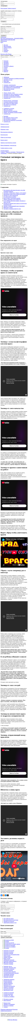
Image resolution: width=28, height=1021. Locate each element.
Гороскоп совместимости (10, 961)
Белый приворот (8, 980)
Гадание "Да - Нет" (8, 995)
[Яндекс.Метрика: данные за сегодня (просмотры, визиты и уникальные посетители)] (12, 1019)
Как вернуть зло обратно (10, 104)
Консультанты (7, 1000)
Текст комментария (5, 936)
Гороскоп (6, 60)
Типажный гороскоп (9, 974)
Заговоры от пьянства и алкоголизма (13, 86)
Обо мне (6, 45)
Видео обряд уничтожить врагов (12, 198)
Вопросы (6, 70)
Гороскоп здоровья (8, 963)
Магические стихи (8, 990)
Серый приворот (8, 982)
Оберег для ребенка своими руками (13, 112)
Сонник (6, 67)
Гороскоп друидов (8, 977)
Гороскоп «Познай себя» (10, 967)
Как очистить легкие (9, 89)
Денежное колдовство (9, 986)
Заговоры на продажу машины (11, 95)
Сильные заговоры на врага (11, 102)
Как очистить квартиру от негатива (13, 120)
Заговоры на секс (8, 79)
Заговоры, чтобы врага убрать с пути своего (15, 192)
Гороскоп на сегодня (9, 950)
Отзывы (6, 51)
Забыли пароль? (12, 8)
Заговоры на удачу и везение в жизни (13, 94)
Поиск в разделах (5, 55)
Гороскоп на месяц (8, 953)
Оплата (5, 49)
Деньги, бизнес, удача (9, 92)
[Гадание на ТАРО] (9, 940)
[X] (8, 895)
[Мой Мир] (6, 895)
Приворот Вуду (7, 984)
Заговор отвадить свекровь (10, 111)
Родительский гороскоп (10, 971)
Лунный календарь (8, 988)
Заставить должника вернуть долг (12, 208)
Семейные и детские (9, 108)
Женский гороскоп (8, 962)
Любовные (6, 77)
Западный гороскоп (9, 975)
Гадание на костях (8, 994)
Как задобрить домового (10, 119)
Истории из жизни (8, 999)
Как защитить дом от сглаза (11, 117)
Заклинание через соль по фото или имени (14, 194)
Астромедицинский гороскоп (11, 973)
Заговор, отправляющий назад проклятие (14, 206)
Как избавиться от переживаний (12, 87)
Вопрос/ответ (7, 1003)
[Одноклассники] (3, 895)
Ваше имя (3, 931)
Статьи (5, 68)
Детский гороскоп (8, 970)
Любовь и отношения (9, 1004)
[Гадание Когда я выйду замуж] (12, 944)
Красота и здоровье (8, 1005)
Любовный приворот (9, 979)
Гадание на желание (9, 992)
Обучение (6, 64)
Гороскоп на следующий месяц (11, 954)
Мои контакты (7, 46)
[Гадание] (6, 941)
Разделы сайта (4, 54)
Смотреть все (7, 82)
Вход (2, 42)
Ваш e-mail (3, 933)
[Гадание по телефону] (10, 946)
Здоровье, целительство (10, 85)
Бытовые (6, 116)
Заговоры (6, 62)
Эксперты (6, 63)
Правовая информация (6, 1009)
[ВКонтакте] (1, 895)
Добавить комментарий (6, 937)
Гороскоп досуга (8, 966)
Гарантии (6, 50)
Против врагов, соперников (11, 100)
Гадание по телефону (9, 996)
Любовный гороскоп (9, 959)
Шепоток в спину (8, 207)
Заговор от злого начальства (11, 195)
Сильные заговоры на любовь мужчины (14, 78)
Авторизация (4, 5)
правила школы (7, 47)
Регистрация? (4, 8)
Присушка (6, 81)
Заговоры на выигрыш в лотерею (12, 96)
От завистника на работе (10, 196)
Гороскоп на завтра (8, 952)
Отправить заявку (5, 912)
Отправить (3, 21)
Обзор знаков (7, 956)
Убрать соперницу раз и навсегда (12, 199)
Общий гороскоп (8, 957)
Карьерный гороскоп (9, 969)
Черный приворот (8, 983)
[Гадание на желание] (9, 945)
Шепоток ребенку (8, 109)
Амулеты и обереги (9, 66)
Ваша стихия (7, 958)
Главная (3, 152)
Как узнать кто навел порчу (11, 103)
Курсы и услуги (5, 124)
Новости (6, 71)
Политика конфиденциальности (9, 1010)
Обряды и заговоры (11, 152)
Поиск (9, 54)
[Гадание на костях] (9, 942)
